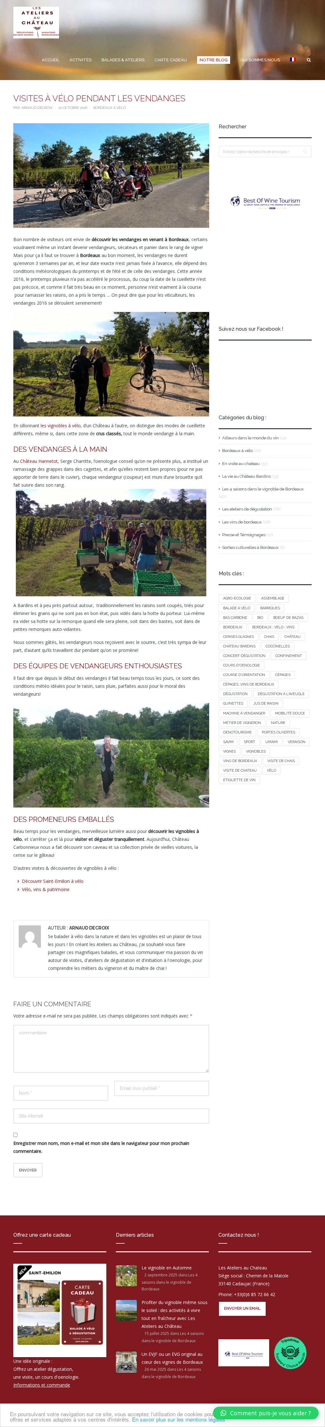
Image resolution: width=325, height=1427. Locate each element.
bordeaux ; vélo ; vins (273, 627)
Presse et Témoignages (243, 534)
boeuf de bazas (288, 618)
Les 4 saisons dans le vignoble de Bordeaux (263, 489)
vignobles (256, 751)
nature (278, 723)
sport (249, 742)
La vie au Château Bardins (246, 476)
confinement (288, 656)
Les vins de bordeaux (242, 522)
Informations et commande (41, 1385)
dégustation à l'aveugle (281, 694)
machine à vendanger (244, 713)
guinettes (233, 703)
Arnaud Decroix (37, 108)
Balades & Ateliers (123, 59)
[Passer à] (293, 60)
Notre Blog (214, 59)
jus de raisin (265, 703)
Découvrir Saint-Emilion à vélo (52, 881)
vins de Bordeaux (240, 761)
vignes (229, 751)
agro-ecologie (237, 598)
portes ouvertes (278, 732)
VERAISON (296, 742)
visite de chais (281, 761)
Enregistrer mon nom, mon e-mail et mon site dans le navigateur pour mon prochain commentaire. (101, 1147)
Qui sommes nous (260, 59)
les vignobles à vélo (60, 426)
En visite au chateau (241, 463)
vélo (271, 770)
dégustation (235, 694)
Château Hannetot (39, 461)
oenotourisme (237, 732)
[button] (266, 1413)
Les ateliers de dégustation (247, 509)
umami (271, 742)
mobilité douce (290, 713)
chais (269, 637)
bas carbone (235, 618)
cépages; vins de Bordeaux (248, 684)
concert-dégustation (244, 656)
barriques (270, 608)
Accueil (50, 59)
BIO (260, 618)
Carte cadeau (171, 59)
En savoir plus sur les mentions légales (178, 1419)
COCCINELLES (278, 646)
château (292, 637)
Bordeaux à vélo (109, 108)
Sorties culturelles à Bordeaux (250, 547)
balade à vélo (236, 608)
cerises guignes (238, 637)
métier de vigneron (242, 723)
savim (228, 742)
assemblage (272, 598)
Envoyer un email (242, 1308)
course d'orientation (244, 675)
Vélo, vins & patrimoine (46, 889)
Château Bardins (239, 646)
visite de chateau (240, 770)
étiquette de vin (239, 780)
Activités (80, 59)
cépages (282, 675)
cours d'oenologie (241, 665)
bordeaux (232, 627)
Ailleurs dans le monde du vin (250, 438)
